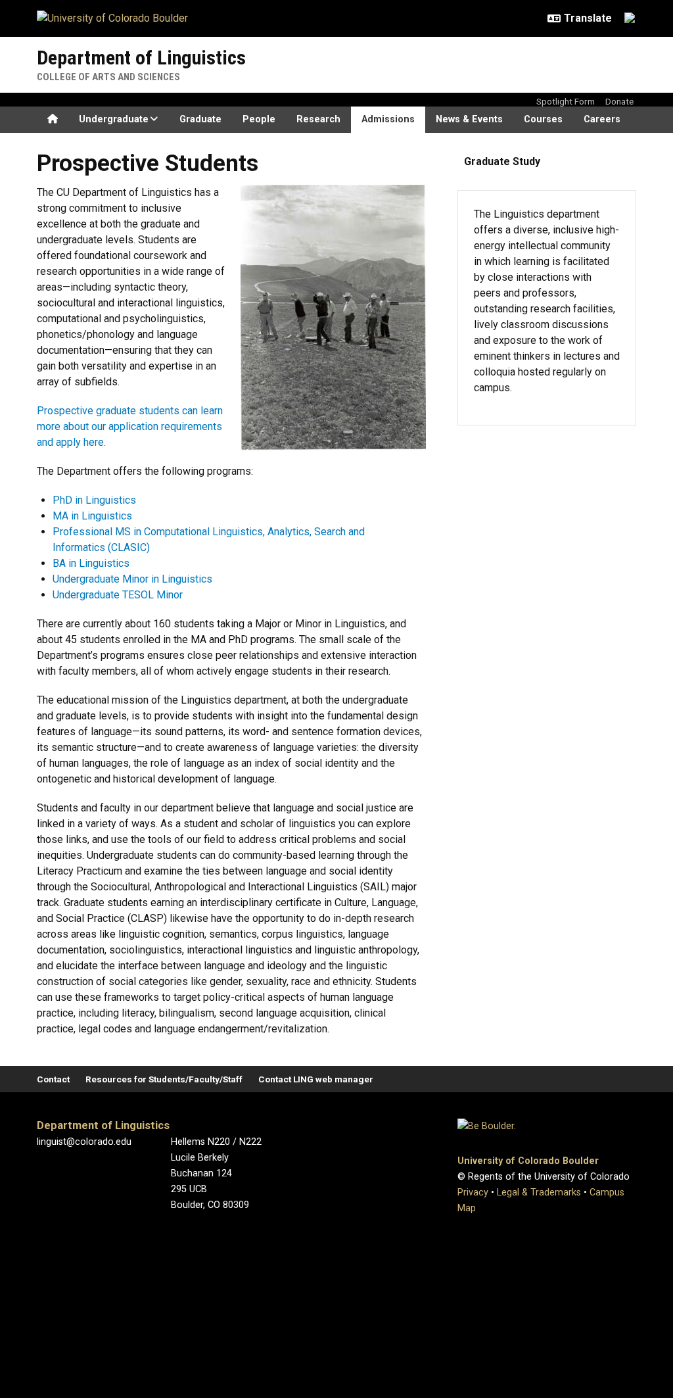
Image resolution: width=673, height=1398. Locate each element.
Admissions (388, 119)
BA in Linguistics (91, 563)
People (259, 119)
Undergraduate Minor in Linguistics (132, 579)
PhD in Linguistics (94, 500)
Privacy (472, 1192)
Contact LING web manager (315, 1079)
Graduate (200, 119)
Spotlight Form (565, 101)
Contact (53, 1079)
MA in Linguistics (92, 516)
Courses (543, 119)
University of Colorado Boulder (528, 1161)
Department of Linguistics (141, 57)
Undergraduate (114, 119)
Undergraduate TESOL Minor (118, 595)
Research (318, 119)
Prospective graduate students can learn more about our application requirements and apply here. (130, 426)
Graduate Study (502, 161)
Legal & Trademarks (539, 1192)
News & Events (469, 119)
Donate (619, 101)
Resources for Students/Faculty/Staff (164, 1079)
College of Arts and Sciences (108, 77)
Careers (602, 119)
